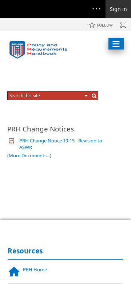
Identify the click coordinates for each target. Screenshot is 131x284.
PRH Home (35, 269)
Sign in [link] (118, 8)
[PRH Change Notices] (40, 49)
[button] (86, 96)
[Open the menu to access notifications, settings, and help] (96, 9)
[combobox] (45, 95)
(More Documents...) (29, 155)
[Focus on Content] (123, 25)
